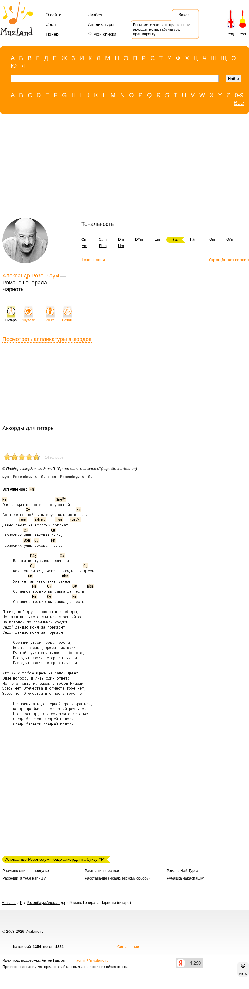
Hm (121, 246)
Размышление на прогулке (25, 871)
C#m (103, 239)
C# (53, 530)
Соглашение (128, 947)
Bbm (103, 246)
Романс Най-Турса (182, 871)
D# (33, 555)
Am (84, 246)
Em (157, 239)
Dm (121, 239)
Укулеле (28, 320)
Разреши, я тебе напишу (24, 878)
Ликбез (95, 14)
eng (231, 34)
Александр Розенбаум (30, 276)
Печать (67, 320)
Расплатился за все (102, 871)
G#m (230, 239)
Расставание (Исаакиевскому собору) (117, 878)
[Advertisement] (121, 167)
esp (243, 34)
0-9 (239, 95)
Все (239, 102)
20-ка (50, 320)
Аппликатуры (101, 24)
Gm (212, 239)
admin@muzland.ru (92, 960)
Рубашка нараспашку (185, 878)
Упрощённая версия (228, 259)
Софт (51, 24)
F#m (193, 239)
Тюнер (52, 34)
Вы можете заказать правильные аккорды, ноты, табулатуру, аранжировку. (161, 29)
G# (62, 555)
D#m (139, 239)
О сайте (53, 14)
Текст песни (93, 259)
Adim (40, 519)
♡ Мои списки (102, 34)
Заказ (184, 14)
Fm (32, 489)
